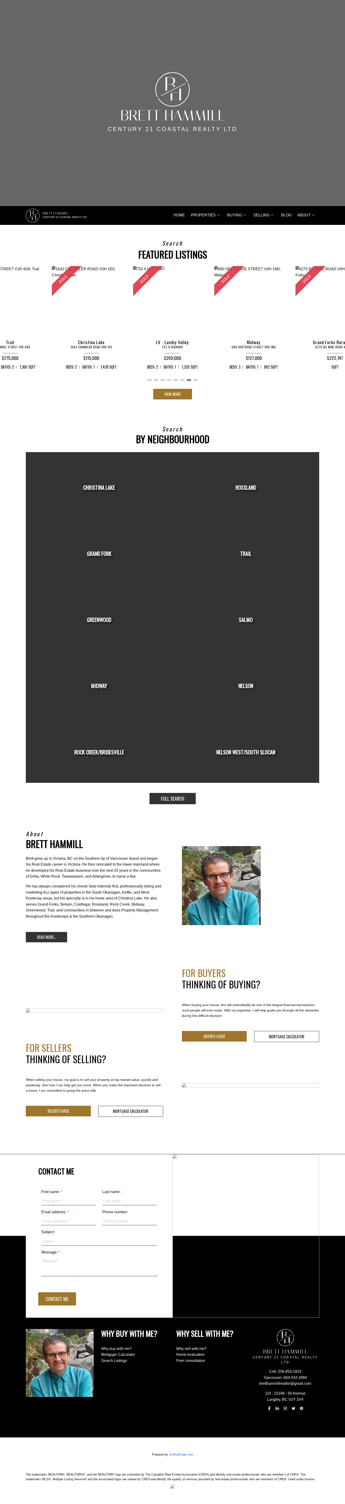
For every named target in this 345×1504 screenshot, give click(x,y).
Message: (49, 1252)
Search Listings (114, 1361)
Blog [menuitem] (286, 215)
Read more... (46, 937)
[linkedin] (277, 1408)
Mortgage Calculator (286, 1036)
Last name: (111, 1192)
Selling (261, 215)
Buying (234, 215)
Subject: (48, 1232)
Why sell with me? (191, 1349)
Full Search (172, 798)
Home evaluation (190, 1355)
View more (173, 394)
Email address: (54, 1212)
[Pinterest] (301, 1408)
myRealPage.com (181, 1454)
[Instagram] (285, 1408)
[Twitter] (293, 1408)
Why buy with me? (116, 1349)
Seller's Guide (58, 1111)
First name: (51, 1192)
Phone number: (115, 1212)
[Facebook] (269, 1408)
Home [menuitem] (179, 215)
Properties (203, 215)
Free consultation (190, 1361)
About (303, 215)
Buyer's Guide (214, 1036)
